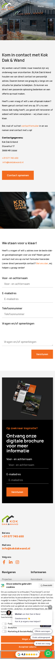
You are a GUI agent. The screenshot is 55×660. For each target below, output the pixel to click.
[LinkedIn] (11, 562)
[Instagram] (17, 562)
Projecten (7, 579)
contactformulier (30, 126)
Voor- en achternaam (15, 278)
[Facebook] (4, 562)
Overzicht (47, 585)
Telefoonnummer (12, 308)
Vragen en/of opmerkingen (18, 323)
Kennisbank (36, 579)
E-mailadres (9, 293)
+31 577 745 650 (10, 158)
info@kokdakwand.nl (13, 162)
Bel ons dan (42, 263)
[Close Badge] (39, 652)
